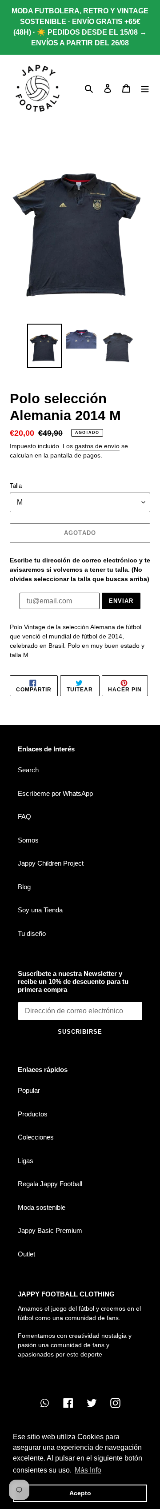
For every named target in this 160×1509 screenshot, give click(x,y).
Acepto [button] (80, 1493)
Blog (24, 887)
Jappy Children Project (51, 863)
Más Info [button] (88, 1470)
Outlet (26, 1254)
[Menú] (145, 88)
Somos (28, 840)
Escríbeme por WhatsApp (55, 793)
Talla (16, 485)
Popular (29, 1090)
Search (28, 770)
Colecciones (36, 1137)
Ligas (25, 1160)
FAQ (24, 816)
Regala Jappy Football (50, 1184)
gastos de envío (97, 445)
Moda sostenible (41, 1207)
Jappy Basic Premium (50, 1230)
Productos (33, 1114)
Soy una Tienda (40, 910)
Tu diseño (32, 933)
